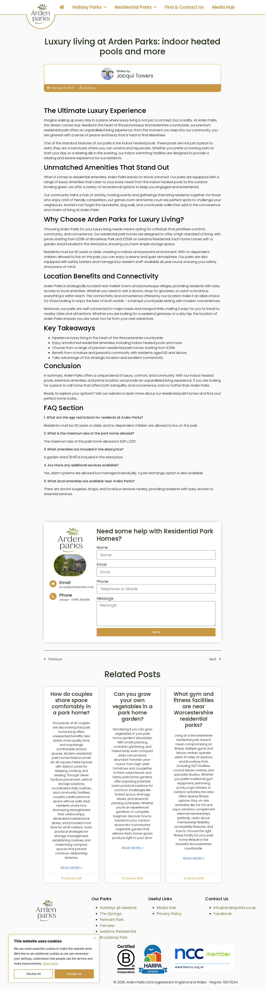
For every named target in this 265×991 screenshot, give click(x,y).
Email (101, 564)
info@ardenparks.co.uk (234, 907)
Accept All (74, 973)
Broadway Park (114, 937)
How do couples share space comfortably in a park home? (71, 703)
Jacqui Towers (135, 76)
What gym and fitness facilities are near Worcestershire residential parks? (193, 709)
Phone (102, 581)
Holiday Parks (87, 7)
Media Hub (223, 7)
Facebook (222, 913)
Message (105, 598)
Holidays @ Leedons (118, 907)
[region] (53, 958)
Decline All (33, 973)
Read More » (71, 867)
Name (102, 547)
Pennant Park (112, 919)
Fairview (107, 925)
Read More (50, 963)
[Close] (95, 937)
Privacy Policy (169, 913)
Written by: (124, 71)
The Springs (111, 913)
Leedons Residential (118, 931)
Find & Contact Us (184, 7)
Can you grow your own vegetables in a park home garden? (132, 706)
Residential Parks (133, 7)
